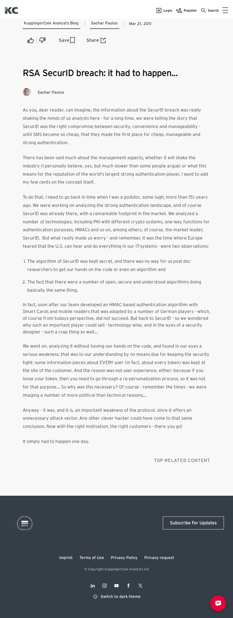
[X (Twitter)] (140, 585)
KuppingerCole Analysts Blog (51, 23)
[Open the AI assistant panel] (218, 603)
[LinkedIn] (92, 585)
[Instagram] (104, 585)
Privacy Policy (124, 558)
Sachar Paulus (104, 23)
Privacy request (159, 558)
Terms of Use (92, 558)
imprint (66, 558)
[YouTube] (116, 585)
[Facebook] (128, 585)
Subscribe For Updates (193, 523)
